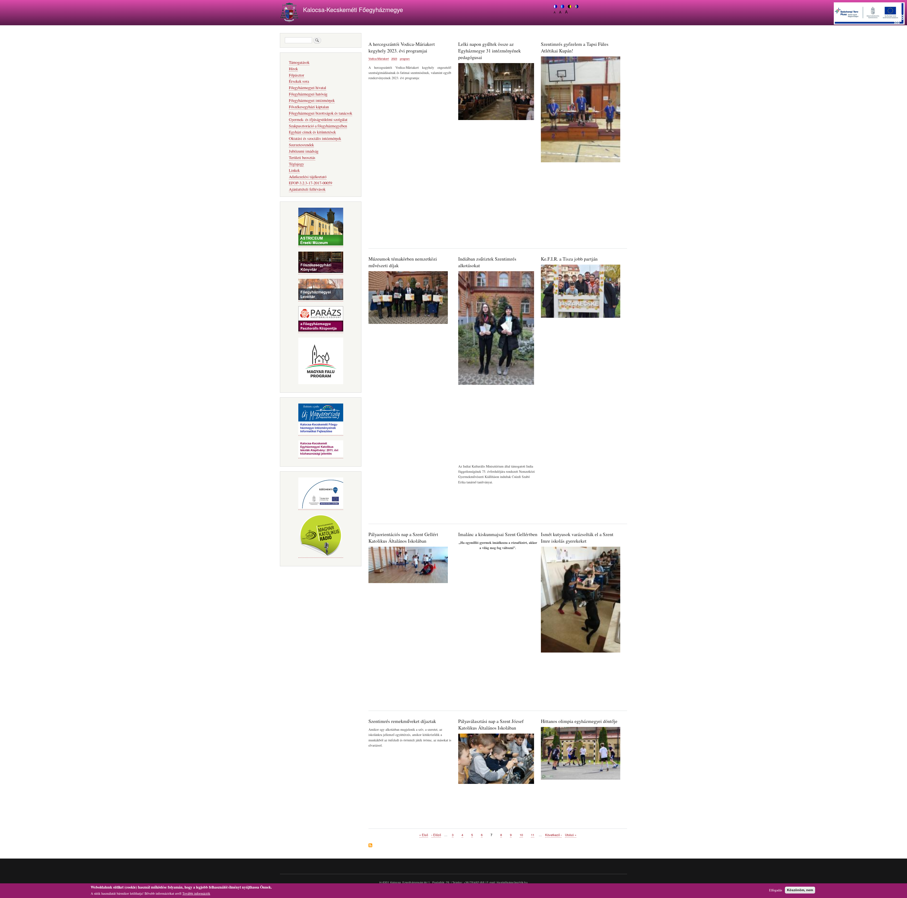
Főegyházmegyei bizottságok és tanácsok (320, 113)
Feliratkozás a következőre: (370, 845)
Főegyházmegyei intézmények (312, 100)
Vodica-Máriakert (378, 58)
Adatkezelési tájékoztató (307, 176)
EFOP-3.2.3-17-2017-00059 (310, 182)
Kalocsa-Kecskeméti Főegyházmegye (353, 9)
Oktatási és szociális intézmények (315, 138)
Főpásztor (296, 75)
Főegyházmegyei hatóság (308, 94)
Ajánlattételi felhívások (307, 189)
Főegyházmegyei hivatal (307, 87)
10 (521, 835)
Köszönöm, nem (800, 890)
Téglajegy (296, 164)
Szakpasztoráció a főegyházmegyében (318, 126)
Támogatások (299, 62)
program (405, 58)
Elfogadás (775, 890)
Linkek (294, 170)
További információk (196, 893)
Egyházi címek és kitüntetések (312, 132)
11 (532, 835)
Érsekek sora (299, 81)
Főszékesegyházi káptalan (309, 106)
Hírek (293, 68)
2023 (394, 58)
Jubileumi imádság (303, 151)
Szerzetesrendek (301, 144)
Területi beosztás (302, 157)
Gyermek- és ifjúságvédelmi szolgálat (318, 119)
